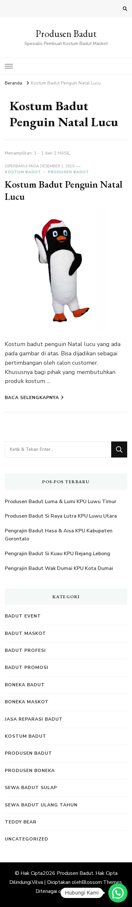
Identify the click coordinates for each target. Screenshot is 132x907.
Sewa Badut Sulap (31, 788)
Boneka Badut (25, 685)
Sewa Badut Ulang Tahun (41, 805)
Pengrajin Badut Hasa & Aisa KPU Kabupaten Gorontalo (58, 535)
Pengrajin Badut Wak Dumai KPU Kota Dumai (59, 568)
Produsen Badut (66, 33)
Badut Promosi (26, 667)
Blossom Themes (102, 882)
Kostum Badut (23, 171)
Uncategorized (26, 839)
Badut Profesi (25, 650)
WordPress (82, 891)
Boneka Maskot (27, 702)
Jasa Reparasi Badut (34, 719)
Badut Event (23, 616)
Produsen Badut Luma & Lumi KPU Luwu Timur (60, 501)
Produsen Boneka (30, 771)
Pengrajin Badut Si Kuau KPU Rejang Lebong (57, 553)
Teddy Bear (21, 822)
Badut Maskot (25, 633)
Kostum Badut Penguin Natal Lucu (63, 190)
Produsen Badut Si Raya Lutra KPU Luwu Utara (61, 516)
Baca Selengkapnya (32, 398)
